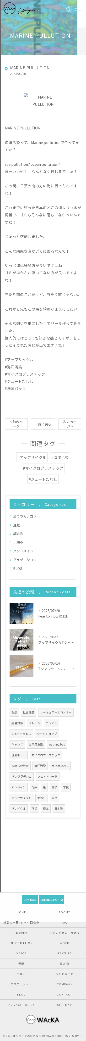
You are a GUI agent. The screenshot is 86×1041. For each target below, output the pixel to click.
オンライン (18, 787)
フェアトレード (48, 776)
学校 (66, 787)
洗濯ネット (18, 755)
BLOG (17, 568)
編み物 (18, 533)
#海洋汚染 (60, 457)
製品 (14, 712)
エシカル (51, 723)
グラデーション (25, 559)
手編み (18, 542)
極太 (46, 808)
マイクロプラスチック (46, 755)
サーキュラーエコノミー (56, 712)
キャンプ (17, 744)
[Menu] (78, 8)
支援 (54, 798)
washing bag (57, 744)
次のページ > (69, 424)
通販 (16, 525)
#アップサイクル (31, 457)
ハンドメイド (23, 551)
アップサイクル (21, 798)
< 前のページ (16, 424)
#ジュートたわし (43, 479)
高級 (54, 787)
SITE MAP (64, 1005)
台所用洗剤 (36, 744)
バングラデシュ (21, 776)
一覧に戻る (43, 424)
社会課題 (28, 712)
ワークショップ (47, 733)
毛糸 (34, 787)
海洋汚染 (40, 766)
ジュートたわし (21, 733)
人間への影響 (20, 766)
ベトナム (34, 723)
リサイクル (18, 808)
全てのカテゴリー (26, 516)
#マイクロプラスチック (43, 468)
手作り (41, 798)
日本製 (58, 808)
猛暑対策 (17, 723)
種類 (34, 808)
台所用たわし (60, 766)
